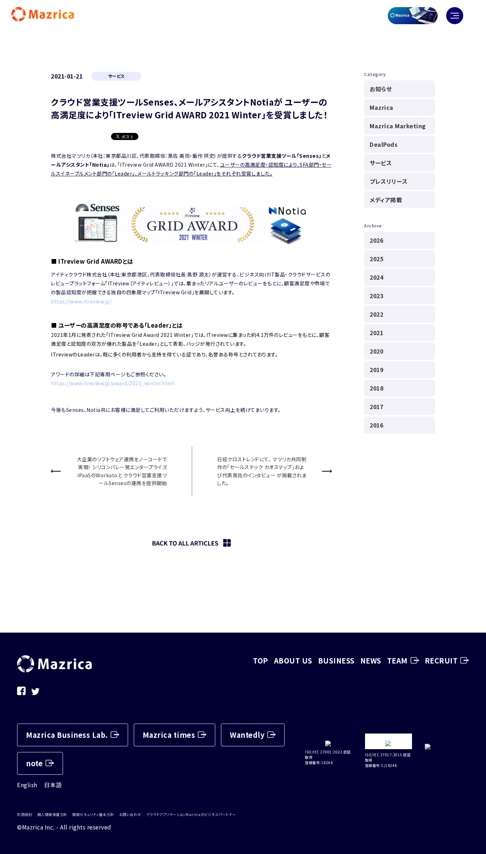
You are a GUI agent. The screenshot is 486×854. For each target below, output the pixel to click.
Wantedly (247, 735)
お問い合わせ (130, 814)
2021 (376, 332)
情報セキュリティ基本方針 (93, 814)
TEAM (397, 660)
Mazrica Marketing (398, 126)
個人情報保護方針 (52, 814)
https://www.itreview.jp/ (81, 301)
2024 (376, 277)
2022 (376, 314)
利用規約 (24, 814)
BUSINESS (336, 660)
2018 (376, 388)
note (34, 763)
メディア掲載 (386, 199)
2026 (376, 240)
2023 (376, 295)
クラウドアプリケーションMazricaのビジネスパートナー (191, 814)
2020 (376, 351)
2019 (376, 369)
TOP (260, 660)
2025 (376, 258)
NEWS (370, 660)
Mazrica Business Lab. (67, 735)
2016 (376, 425)
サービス (381, 163)
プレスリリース (389, 181)
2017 (376, 406)
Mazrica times (169, 735)
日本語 (53, 784)
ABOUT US (293, 660)
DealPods (383, 144)
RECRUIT (441, 660)
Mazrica (381, 107)
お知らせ (381, 89)
